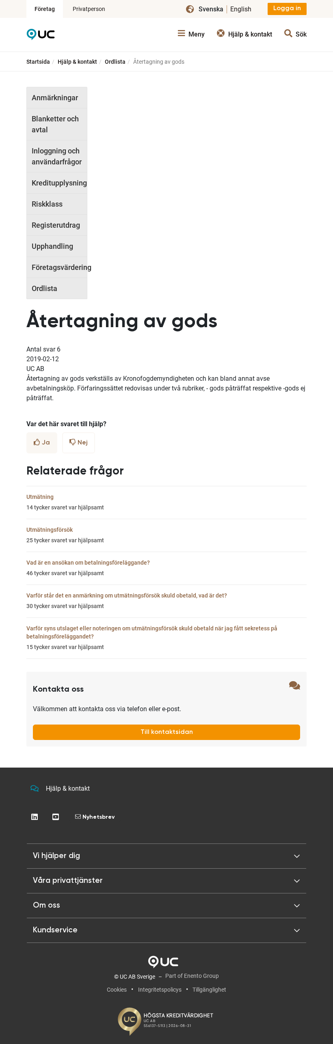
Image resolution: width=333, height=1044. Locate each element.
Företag (45, 9)
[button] (166, 856)
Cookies (117, 989)
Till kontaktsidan (167, 732)
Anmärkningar (55, 97)
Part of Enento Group (192, 976)
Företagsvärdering (59, 267)
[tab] (166, 881)
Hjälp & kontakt (77, 61)
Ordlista (115, 61)
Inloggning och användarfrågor (57, 156)
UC (40, 36)
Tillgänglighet (209, 989)
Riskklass (47, 204)
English (240, 9)
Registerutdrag (56, 225)
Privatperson (89, 9)
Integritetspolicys (160, 989)
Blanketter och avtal (55, 124)
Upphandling (52, 246)
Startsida (38, 61)
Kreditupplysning (59, 183)
